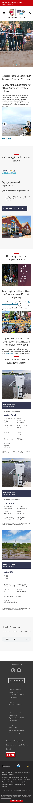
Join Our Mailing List (16, 680)
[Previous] (5, 124)
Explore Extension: (7, 4)
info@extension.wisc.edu (9, 780)
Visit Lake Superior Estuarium (14, 208)
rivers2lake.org (9, 353)
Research (6, 138)
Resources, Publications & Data (15, 741)
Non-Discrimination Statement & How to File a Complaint (16, 782)
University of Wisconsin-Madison (12, 2)
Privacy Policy (22, 780)
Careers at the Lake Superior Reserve (17, 745)
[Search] (29, 13)
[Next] (28, 124)
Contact (8, 749)
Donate (10, 755)
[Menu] (4, 13)
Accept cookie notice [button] (16, 800)
